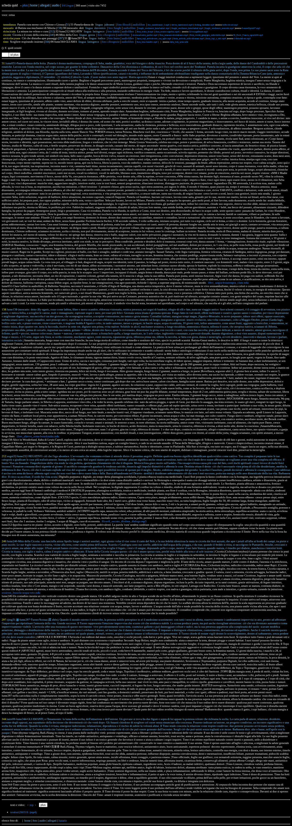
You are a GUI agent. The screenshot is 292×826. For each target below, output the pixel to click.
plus (25, 5)
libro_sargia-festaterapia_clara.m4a (228, 282)
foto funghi (114, 28)
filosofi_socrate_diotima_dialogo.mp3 (124, 521)
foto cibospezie (106, 34)
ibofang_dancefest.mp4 (204, 25)
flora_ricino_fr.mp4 (145, 31)
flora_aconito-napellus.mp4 (167, 31)
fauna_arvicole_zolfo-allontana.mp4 (188, 38)
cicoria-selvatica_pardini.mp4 (144, 35)
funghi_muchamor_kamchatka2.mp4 (187, 28)
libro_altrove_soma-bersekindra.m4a (38, 436)
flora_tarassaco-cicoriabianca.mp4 (173, 35)
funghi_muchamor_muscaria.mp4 (219, 28)
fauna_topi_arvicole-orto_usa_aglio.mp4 (154, 38)
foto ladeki (113, 31)
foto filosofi (124, 24)
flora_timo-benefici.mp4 (147, 42)
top (32, 805)
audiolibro (139, 24)
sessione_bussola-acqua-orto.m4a (21, 592)
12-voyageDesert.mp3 (198, 31)
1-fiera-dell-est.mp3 (242, 38)
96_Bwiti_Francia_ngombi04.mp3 (248, 35)
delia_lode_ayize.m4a (179, 42)
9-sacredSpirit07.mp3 (251, 28)
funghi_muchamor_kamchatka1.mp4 (154, 28)
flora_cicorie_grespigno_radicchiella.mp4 (207, 35)
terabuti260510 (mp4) (23, 812)
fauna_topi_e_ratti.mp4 (216, 38)
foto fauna (114, 38)
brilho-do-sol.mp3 (230, 25)
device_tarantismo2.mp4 (181, 25)
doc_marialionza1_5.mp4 (158, 25)
